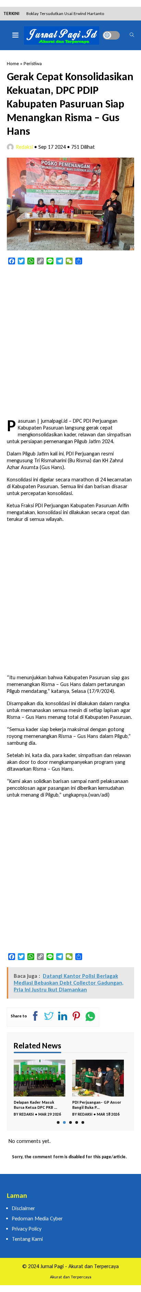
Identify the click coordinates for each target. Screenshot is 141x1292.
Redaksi (24, 147)
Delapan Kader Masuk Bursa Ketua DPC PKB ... (35, 1105)
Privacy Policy (26, 1228)
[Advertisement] (70, 342)
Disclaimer (23, 1208)
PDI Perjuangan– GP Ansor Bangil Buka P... (96, 1105)
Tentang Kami (27, 1239)
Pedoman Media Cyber (37, 1218)
